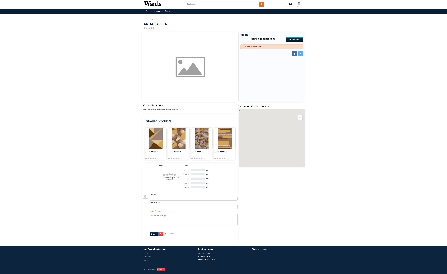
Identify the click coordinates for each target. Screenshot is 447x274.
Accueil (148, 19)
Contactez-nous (204, 253)
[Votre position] (300, 117)
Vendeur (244, 34)
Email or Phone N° (155, 203)
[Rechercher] (261, 4)
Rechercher (295, 40)
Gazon (167, 11)
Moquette (158, 11)
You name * (153, 194)
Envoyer (154, 234)
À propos (264, 249)
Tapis (148, 11)
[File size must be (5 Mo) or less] (161, 234)
